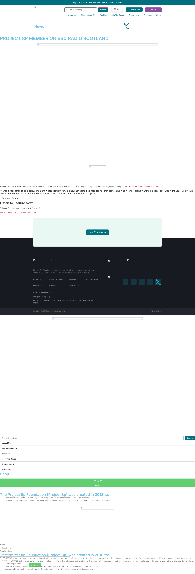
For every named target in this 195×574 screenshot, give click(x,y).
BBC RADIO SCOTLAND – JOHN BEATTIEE (18, 212)
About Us (6, 443)
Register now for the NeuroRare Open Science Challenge (97, 2)
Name (2, 545)
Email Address (6, 551)
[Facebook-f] (101, 26)
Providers (6, 469)
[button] (97, 443)
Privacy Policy (156, 311)
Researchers (8, 464)
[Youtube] (120, 26)
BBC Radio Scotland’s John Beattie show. (142, 186)
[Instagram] (107, 26)
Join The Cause (9, 459)
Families (6, 453)
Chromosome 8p (9, 448)
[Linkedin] (142, 282)
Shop (4, 474)
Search (103, 10)
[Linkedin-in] (114, 26)
